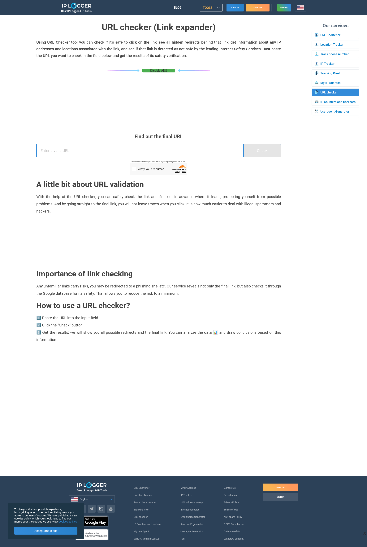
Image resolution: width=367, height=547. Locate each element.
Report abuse (231, 495)
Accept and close (45, 531)
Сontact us (230, 487)
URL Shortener (141, 487)
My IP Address (188, 487)
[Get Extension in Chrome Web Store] (92, 534)
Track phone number (145, 502)
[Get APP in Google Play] (92, 521)
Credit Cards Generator (192, 516)
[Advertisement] (158, 101)
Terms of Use (231, 509)
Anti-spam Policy (233, 516)
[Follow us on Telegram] (92, 509)
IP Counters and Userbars (147, 524)
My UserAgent (141, 531)
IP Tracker (186, 495)
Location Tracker (143, 495)
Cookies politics (67, 521)
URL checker (141, 516)
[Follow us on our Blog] (101, 509)
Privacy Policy (231, 502)
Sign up (257, 7)
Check (262, 150)
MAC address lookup (191, 502)
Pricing (284, 7)
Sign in (235, 7)
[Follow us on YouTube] (111, 509)
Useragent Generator (191, 531)
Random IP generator (191, 524)
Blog (178, 7)
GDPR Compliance (234, 524)
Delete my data (232, 531)
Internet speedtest (190, 509)
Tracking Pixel (141, 509)
